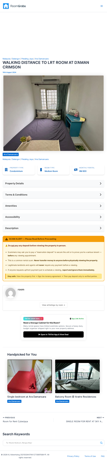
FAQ (102, 456)
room (21, 289)
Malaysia (6, 59)
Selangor (16, 59)
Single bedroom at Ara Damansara (26, 396)
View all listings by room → (53, 305)
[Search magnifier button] (101, 443)
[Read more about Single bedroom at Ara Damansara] (29, 376)
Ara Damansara (42, 59)
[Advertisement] (53, 38)
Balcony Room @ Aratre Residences (75, 396)
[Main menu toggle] (101, 6)
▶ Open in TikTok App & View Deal (53, 334)
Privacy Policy (73, 456)
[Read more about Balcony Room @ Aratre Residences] (77, 376)
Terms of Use (90, 456)
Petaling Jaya (27, 59)
